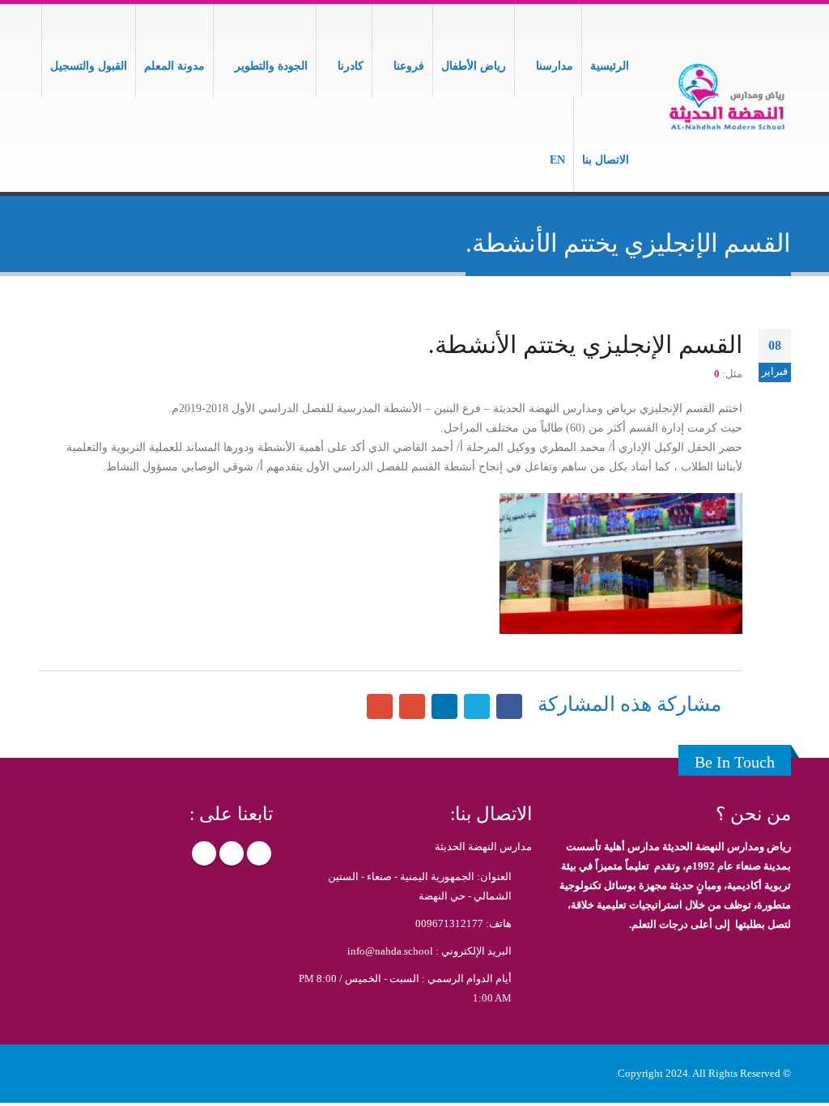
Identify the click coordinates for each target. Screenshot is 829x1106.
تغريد (477, 707)
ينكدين (444, 707)
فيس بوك (509, 707)
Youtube (204, 853)
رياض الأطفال (473, 66)
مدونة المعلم (174, 66)
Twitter (231, 853)
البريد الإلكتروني (380, 707)
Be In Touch (735, 762)
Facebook (259, 853)
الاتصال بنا (605, 160)
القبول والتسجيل (88, 66)
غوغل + (412, 707)
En (557, 160)
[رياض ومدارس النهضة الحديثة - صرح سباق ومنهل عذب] (726, 98)
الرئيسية (609, 66)
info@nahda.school (390, 951)
